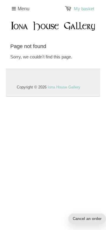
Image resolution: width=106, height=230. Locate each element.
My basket (84, 8)
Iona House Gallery (64, 87)
